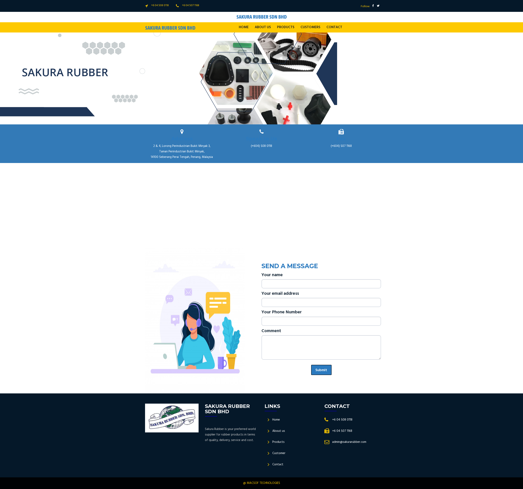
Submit (321, 370)
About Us (263, 27)
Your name (272, 275)
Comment (271, 331)
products (285, 27)
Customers (310, 27)
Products (278, 442)
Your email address (280, 293)
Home (244, 27)
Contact (334, 27)
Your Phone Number (282, 312)
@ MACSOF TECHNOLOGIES (261, 483)
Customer (278, 453)
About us (278, 431)
